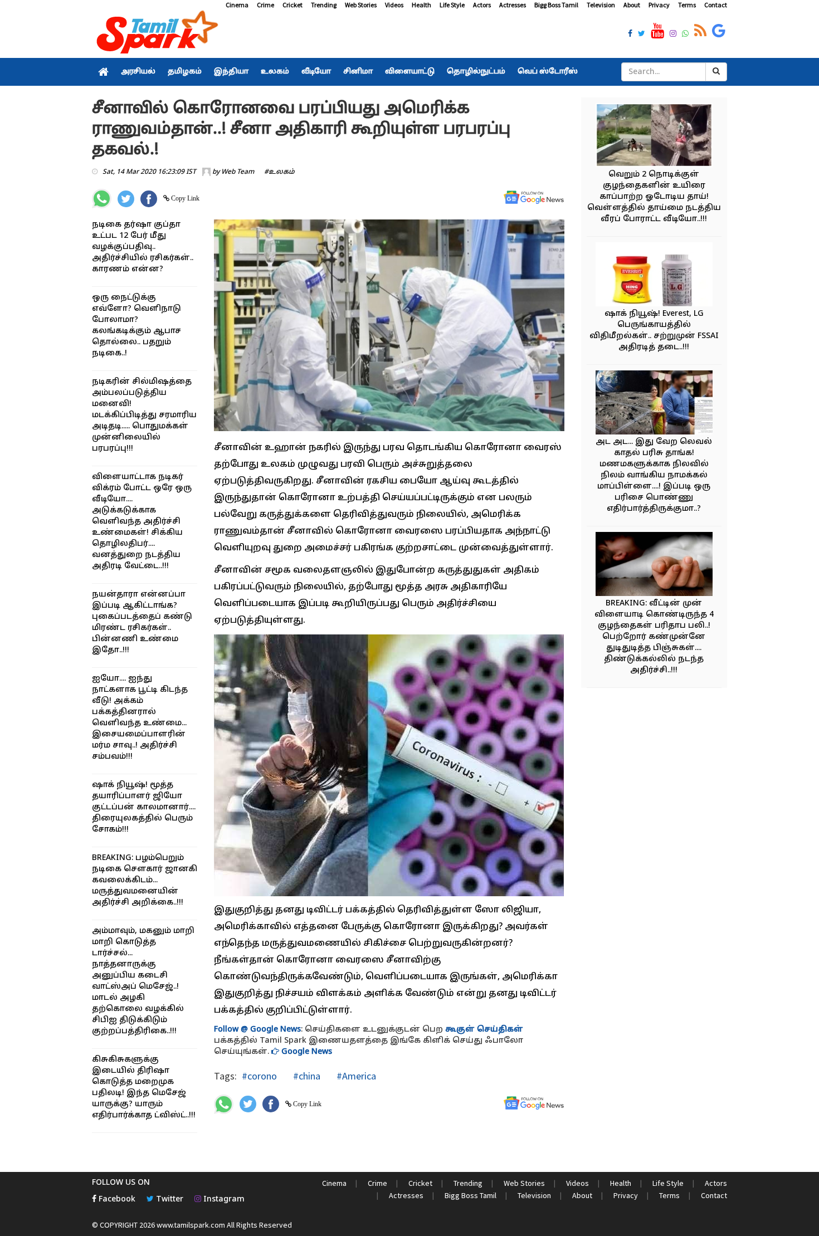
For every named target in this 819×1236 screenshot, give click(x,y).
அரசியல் (138, 71)
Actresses (512, 5)
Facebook (115, 1199)
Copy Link (184, 198)
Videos (394, 5)
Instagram (223, 1199)
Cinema (237, 5)
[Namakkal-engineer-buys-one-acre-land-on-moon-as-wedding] (654, 404)
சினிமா (358, 71)
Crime (265, 5)
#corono (259, 1075)
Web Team (237, 172)
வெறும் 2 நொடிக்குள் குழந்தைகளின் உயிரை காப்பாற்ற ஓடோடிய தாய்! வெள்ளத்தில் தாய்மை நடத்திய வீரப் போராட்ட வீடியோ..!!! (654, 197)
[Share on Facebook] (148, 198)
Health (421, 5)
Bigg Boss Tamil (556, 5)
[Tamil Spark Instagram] (673, 35)
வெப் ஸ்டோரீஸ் (548, 71)
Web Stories (361, 5)
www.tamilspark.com (191, 1225)
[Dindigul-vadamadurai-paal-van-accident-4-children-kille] (654, 565)
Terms (687, 5)
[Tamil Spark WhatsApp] (685, 35)
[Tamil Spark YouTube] (657, 31)
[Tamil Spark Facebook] (630, 35)
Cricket (292, 5)
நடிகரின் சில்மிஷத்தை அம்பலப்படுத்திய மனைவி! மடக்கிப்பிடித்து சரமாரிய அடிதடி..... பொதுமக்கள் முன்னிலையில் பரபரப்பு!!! (144, 415)
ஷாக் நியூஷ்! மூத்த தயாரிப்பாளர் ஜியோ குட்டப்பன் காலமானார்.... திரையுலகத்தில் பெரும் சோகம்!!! (144, 807)
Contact (715, 5)
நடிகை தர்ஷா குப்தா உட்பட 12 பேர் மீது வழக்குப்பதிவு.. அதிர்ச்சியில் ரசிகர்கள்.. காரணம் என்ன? (142, 247)
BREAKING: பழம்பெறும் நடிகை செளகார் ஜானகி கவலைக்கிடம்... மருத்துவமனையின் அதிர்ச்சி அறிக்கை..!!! (144, 880)
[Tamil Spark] (155, 34)
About (631, 5)
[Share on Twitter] (126, 198)
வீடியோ (316, 71)
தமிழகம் (185, 71)
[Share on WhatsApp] (101, 198)
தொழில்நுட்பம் (476, 71)
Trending (324, 5)
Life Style (452, 5)
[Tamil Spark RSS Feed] (700, 31)
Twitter (168, 1199)
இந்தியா (231, 71)
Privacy (659, 5)
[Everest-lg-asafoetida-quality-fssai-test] (654, 276)
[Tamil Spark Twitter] (641, 35)
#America (355, 1075)
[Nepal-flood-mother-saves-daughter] (654, 136)
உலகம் (275, 71)
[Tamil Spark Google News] (718, 31)
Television (601, 5)
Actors (482, 5)
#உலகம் (279, 172)
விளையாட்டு (410, 71)
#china (305, 1075)
